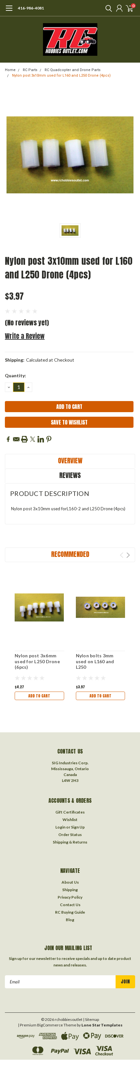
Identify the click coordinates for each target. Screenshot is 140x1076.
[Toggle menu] (9, 11)
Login (60, 827)
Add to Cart (39, 696)
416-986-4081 (31, 8)
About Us (70, 882)
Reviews (70, 475)
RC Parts (30, 70)
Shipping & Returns (70, 842)
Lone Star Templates (101, 1025)
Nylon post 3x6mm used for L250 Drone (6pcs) (37, 661)
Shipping (70, 889)
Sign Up (78, 827)
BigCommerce (50, 1025)
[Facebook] (8, 439)
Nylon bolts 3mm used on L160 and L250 (95, 661)
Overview (70, 461)
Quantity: (15, 375)
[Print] (24, 439)
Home (10, 70)
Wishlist (70, 819)
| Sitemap (91, 1019)
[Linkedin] (40, 439)
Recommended (70, 554)
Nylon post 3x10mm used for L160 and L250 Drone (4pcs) (61, 75)
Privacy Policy (70, 897)
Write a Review (25, 336)
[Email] (16, 439)
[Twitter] (32, 439)
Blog (70, 919)
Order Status (70, 834)
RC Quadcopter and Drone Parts (73, 70)
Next (128, 555)
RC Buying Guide (70, 912)
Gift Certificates (70, 812)
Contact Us (70, 904)
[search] (107, 8)
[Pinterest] (49, 439)
